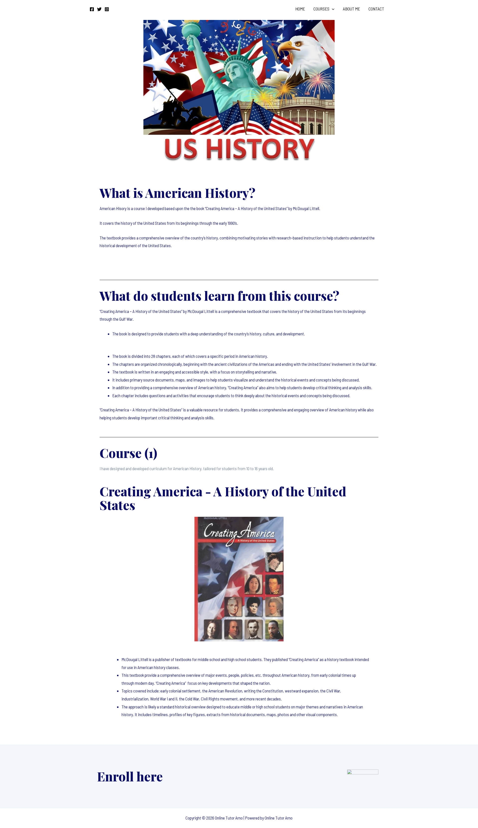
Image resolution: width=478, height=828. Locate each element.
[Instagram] (107, 9)
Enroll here (130, 776)
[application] (331, 8)
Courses (321, 8)
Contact (376, 8)
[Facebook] (92, 9)
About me (351, 8)
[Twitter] (99, 9)
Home (300, 8)
